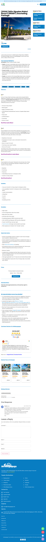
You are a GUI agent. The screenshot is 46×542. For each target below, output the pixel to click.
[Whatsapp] (42, 528)
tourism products (10, 472)
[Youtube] (25, 539)
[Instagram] (23, 539)
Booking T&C (3, 518)
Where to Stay (3, 525)
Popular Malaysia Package (38, 35)
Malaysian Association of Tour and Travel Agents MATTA (18, 302)
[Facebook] (21, 539)
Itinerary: (5, 86)
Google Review (10, 354)
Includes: (11, 86)
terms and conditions (9, 244)
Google (14, 310)
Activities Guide (4, 529)
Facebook (19, 310)
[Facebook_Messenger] (42, 535)
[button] (3, 28)
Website (2, 448)
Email (2, 444)
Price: (23, 86)
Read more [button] (4, 350)
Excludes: (18, 86)
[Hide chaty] (42, 539)
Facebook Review (18, 354)
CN (28, 49)
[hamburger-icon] (38, 4)
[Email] (42, 532)
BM (30, 49)
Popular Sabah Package (37, 27)
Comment (3, 425)
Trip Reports (3, 527)
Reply (5, 415)
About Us (3, 516)
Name (2, 439)
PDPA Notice (3, 520)
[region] (16, 29)
